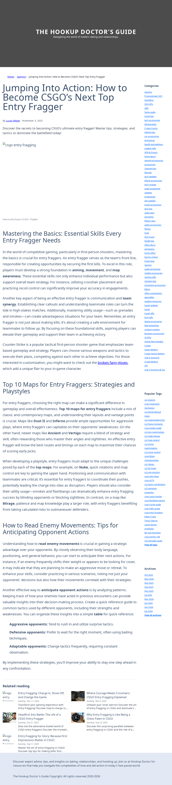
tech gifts (148, 317)
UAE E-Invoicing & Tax (154, 369)
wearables (149, 297)
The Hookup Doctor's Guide (86, 32)
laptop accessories (153, 321)
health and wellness (153, 144)
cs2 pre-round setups (154, 432)
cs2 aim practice (152, 472)
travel (147, 309)
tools (146, 233)
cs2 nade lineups (152, 436)
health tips (149, 241)
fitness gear (150, 220)
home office (150, 253)
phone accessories (153, 180)
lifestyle (148, 172)
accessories (150, 164)
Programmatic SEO (153, 96)
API (146, 365)
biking (147, 289)
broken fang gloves (113, 362)
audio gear (149, 212)
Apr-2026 (148, 607)
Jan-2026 (148, 603)
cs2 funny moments (153, 424)
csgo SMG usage (152, 508)
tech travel (149, 237)
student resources (152, 301)
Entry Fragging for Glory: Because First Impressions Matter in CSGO (42, 738)
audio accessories (152, 224)
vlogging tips (150, 281)
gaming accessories (153, 160)
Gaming (21, 76)
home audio (150, 112)
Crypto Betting (151, 361)
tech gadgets (150, 176)
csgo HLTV (149, 480)
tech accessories (152, 120)
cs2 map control (151, 440)
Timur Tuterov (151, 520)
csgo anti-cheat (151, 476)
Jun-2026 (148, 611)
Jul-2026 (148, 595)
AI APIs (147, 337)
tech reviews (150, 184)
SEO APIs (148, 104)
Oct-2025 (148, 575)
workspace (149, 249)
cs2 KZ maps (150, 468)
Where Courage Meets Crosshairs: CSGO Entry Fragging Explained (108, 695)
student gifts (150, 148)
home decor (150, 156)
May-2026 (149, 579)
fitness (147, 229)
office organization (153, 293)
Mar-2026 (149, 599)
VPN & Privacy (151, 152)
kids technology (151, 325)
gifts (146, 108)
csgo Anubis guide (152, 428)
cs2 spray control (152, 452)
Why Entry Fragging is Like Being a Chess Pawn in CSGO (108, 716)
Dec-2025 (149, 591)
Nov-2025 (149, 583)
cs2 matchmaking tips (154, 420)
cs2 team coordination (154, 484)
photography (150, 124)
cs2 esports (149, 400)
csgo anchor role (152, 536)
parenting (149, 216)
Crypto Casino (151, 128)
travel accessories (152, 204)
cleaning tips (150, 168)
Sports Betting (151, 349)
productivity (149, 196)
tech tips (148, 208)
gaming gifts (150, 277)
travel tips (149, 116)
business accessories (154, 333)
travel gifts (149, 313)
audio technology (152, 269)
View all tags (150, 544)
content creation (152, 329)
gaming (148, 265)
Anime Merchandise (153, 341)
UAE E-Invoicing (151, 357)
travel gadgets (151, 305)
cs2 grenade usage (153, 540)
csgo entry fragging (153, 512)
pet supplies (150, 200)
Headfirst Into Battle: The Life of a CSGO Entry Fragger (39, 716)
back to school (151, 257)
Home (10, 76)
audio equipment (152, 188)
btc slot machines (152, 532)
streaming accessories (155, 285)
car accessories (151, 136)
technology (149, 140)
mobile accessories (153, 273)
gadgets (148, 192)
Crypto (147, 345)
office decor (150, 245)
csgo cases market (153, 496)
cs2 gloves (149, 464)
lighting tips (149, 132)
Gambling (149, 100)
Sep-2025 (148, 587)
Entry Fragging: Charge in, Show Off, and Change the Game (41, 695)
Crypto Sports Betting (154, 353)
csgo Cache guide (152, 504)
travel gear (149, 261)
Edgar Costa (150, 516)
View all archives (152, 615)
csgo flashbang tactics (154, 500)
